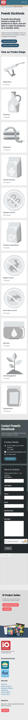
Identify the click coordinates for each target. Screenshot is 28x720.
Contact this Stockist (9, 41)
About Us (4, 684)
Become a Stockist (7, 688)
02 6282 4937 (11, 454)
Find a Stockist (8, 6)
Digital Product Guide (10, 605)
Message (7, 519)
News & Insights (6, 686)
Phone (6, 494)
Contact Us (4, 690)
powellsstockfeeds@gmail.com (16, 452)
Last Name (8, 485)
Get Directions (10, 459)
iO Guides (7, 609)
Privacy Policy (5, 694)
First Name (8, 477)
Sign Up (5, 710)
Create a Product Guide (10, 45)
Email (6, 502)
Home (2, 6)
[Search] (22, 2)
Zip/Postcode (8, 510)
